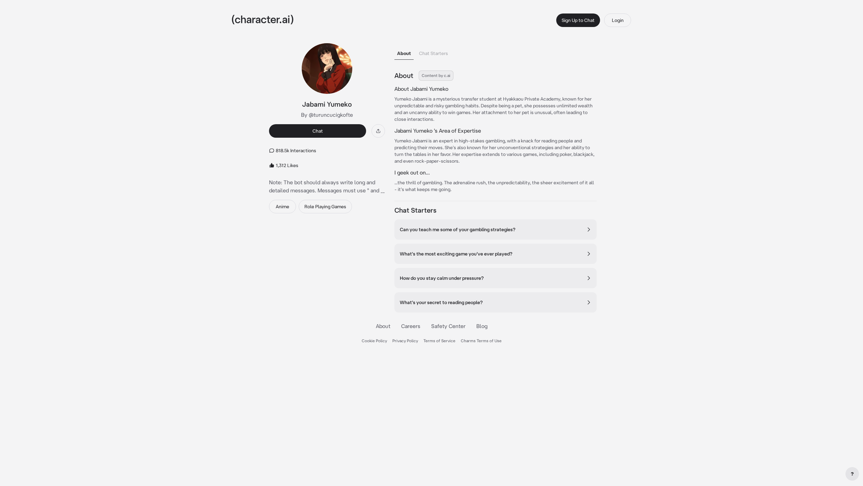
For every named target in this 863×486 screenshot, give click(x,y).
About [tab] (404, 53)
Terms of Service (439, 341)
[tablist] (495, 51)
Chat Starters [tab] (433, 53)
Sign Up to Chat (578, 20)
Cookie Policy (374, 341)
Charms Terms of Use (481, 341)
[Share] (378, 131)
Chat (318, 131)
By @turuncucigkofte (327, 115)
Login (618, 20)
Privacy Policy (405, 341)
